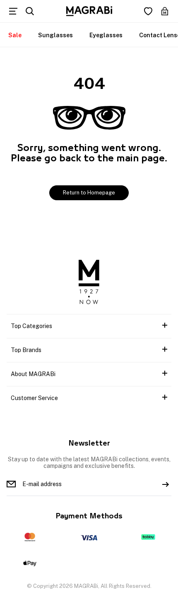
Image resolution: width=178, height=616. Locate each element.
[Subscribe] (165, 484)
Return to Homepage (89, 192)
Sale (15, 35)
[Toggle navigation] (13, 11)
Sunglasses (55, 35)
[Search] (29, 11)
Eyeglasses (106, 35)
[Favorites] (148, 11)
